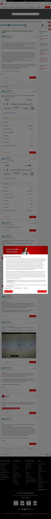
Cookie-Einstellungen (18, 288)
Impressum (25, 288)
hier (21, 261)
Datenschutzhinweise (8, 288)
